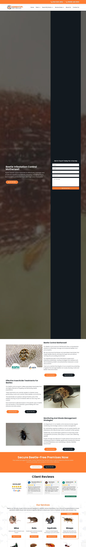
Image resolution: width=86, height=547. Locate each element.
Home (32, 7)
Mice (16, 528)
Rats (34, 528)
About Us (68, 7)
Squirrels (51, 528)
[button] (77, 487)
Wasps (69, 528)
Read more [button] (30, 492)
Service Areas (59, 7)
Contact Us (76, 7)
